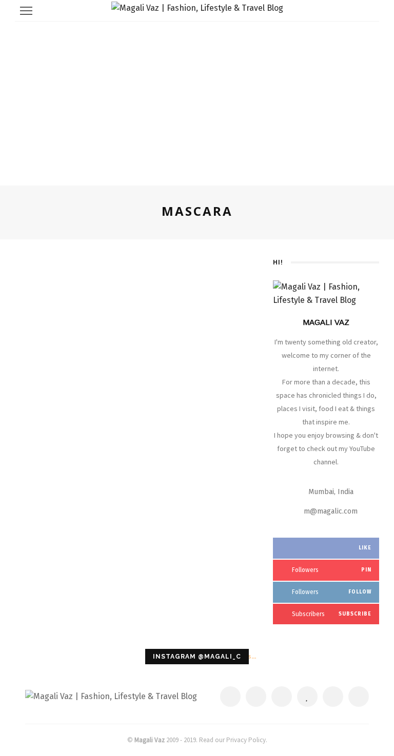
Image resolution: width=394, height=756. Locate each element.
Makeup (152, 259)
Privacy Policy (246, 739)
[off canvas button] (26, 11)
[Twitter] (256, 696)
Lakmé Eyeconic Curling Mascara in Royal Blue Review (194, 287)
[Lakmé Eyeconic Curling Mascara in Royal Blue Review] (73, 267)
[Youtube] (358, 696)
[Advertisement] (197, 98)
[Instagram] (333, 696)
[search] (368, 10)
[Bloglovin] (307, 696)
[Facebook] (230, 696)
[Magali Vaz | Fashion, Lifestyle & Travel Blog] (111, 696)
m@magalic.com (331, 511)
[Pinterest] (281, 696)
